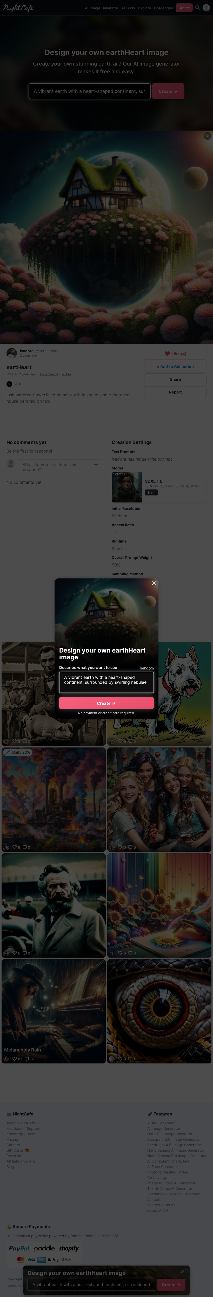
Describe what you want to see (88, 667)
